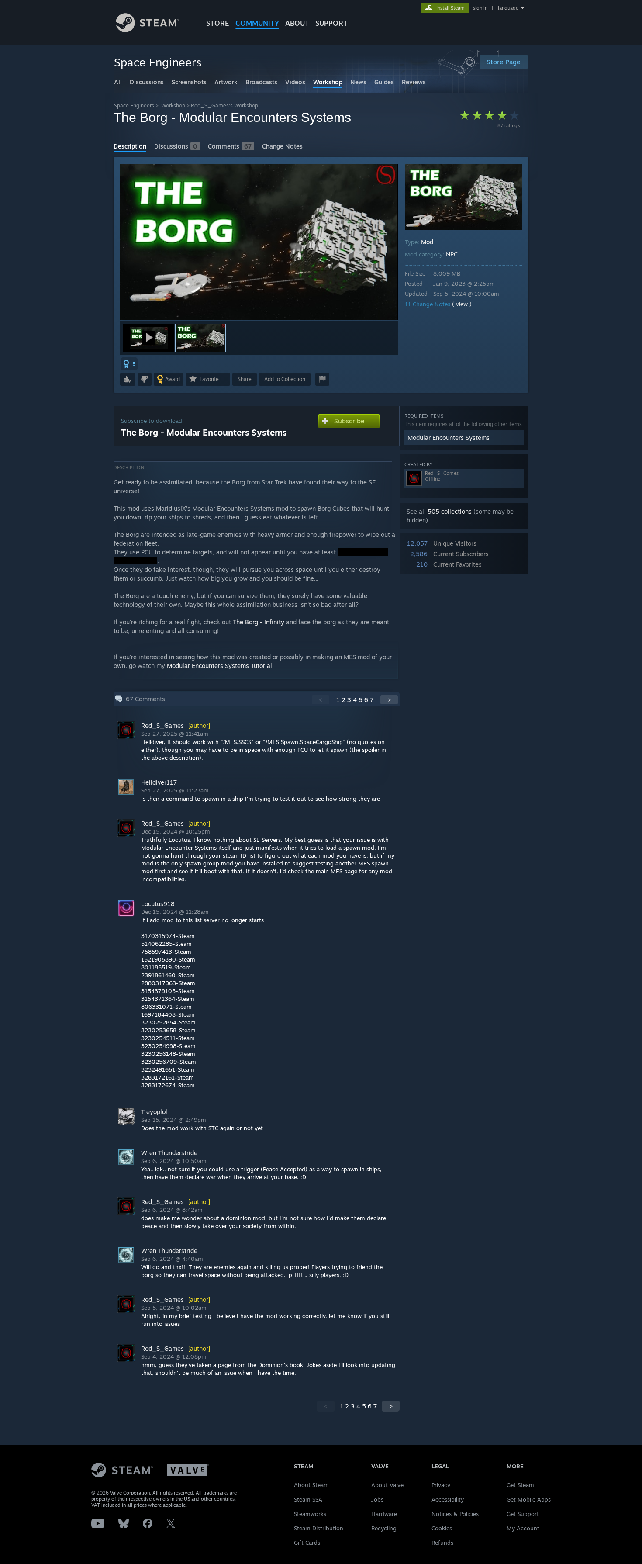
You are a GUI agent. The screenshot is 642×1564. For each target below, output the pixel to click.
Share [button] (245, 379)
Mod (427, 242)
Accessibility (447, 1499)
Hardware (384, 1513)
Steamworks (310, 1513)
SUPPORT (331, 23)
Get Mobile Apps (529, 1499)
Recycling (384, 1528)
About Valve (387, 1484)
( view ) (462, 304)
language (508, 8)
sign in (480, 8)
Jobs (377, 1499)
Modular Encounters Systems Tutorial (219, 665)
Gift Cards (307, 1542)
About (297, 23)
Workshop (173, 105)
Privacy (440, 1484)
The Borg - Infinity (258, 622)
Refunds (442, 1542)
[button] (148, 338)
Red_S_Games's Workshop (224, 105)
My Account (523, 1528)
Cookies (441, 1528)
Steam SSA (308, 1499)
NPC (452, 254)
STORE (217, 23)
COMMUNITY (257, 23)
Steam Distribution (318, 1528)
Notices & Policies (455, 1513)
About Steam (311, 1484)
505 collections (450, 511)
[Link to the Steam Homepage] (147, 30)
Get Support (523, 1513)
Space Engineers (134, 105)
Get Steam (520, 1484)
